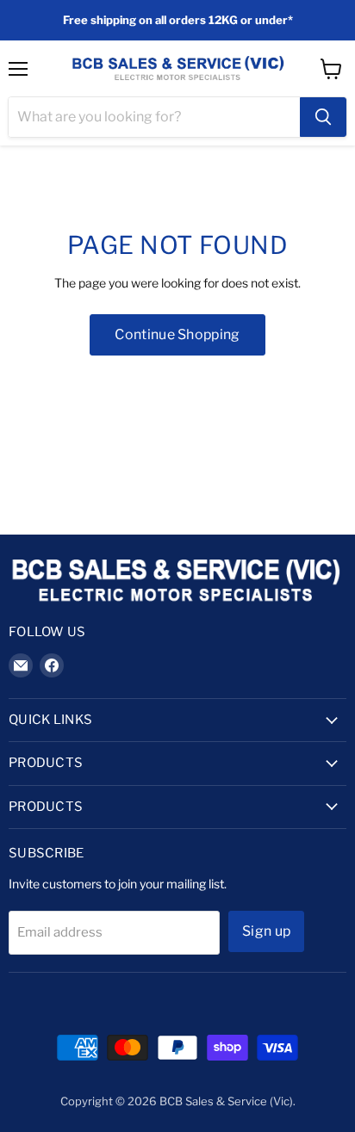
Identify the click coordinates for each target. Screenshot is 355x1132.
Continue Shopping (177, 334)
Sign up (266, 931)
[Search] (323, 117)
